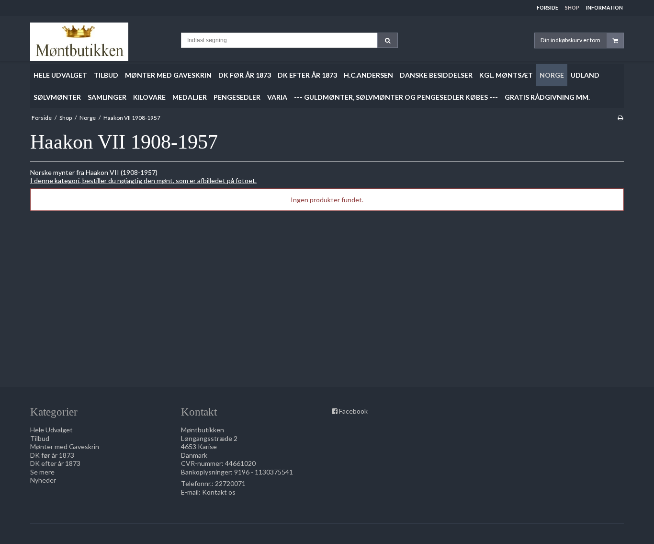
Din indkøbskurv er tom (570, 40)
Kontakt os (219, 492)
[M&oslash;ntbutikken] (100, 42)
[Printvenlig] (620, 117)
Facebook (353, 411)
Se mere (42, 472)
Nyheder (43, 480)
